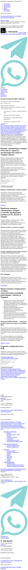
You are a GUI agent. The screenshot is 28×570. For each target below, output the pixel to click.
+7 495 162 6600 (22, 32)
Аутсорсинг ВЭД (9, 128)
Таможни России (15, 427)
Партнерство (7, 6)
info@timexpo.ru (8, 480)
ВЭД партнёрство (5, 125)
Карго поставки (13, 376)
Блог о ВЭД (7, 11)
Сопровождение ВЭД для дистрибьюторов (12, 134)
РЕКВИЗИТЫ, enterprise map (13, 470)
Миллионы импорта (18, 426)
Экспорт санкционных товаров (11, 425)
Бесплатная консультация (7, 17)
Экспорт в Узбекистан (13, 452)
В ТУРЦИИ (18, 16)
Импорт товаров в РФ (13, 447)
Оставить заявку (5, 20)
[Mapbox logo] (4, 123)
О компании (7, 4)
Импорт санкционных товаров (18, 125)
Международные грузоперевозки (9, 129)
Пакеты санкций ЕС (6, 423)
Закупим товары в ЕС (6, 373)
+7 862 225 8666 (13, 358)
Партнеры (9, 456)
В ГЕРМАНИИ (5, 16)
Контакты (6, 9)
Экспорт (9, 436)
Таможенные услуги (19, 128)
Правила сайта (11, 463)
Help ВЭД (6, 449)
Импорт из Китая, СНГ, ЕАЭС (17, 371)
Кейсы (8, 455)
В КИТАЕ (11, 16)
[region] (14, 111)
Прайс (5, 8)
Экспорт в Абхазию (12, 437)
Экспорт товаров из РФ (10, 131)
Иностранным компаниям (11, 444)
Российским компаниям (10, 431)
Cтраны (9, 453)
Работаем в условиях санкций (8, 369)
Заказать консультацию (6, 186)
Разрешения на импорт (13, 440)
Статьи (9, 459)
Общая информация (9, 462)
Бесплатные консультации (7, 469)
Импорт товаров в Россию (8, 127)
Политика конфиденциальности (15, 465)
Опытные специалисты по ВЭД (15, 466)
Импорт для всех (5, 343)
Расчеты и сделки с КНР (13, 434)
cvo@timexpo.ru (9, 481)
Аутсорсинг (10, 438)
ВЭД (2, 377)
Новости (9, 458)
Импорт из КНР (11, 451)
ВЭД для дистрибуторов (18, 423)
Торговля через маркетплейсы (13, 132)
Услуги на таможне (6, 427)
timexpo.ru (3, 398)
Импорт (9, 433)
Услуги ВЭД (7, 5)
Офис (2, 401)
